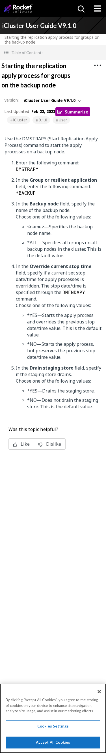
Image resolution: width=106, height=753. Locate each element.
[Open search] (80, 8)
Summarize (76, 111)
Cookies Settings (53, 726)
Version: (11, 100)
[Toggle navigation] (97, 8)
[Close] (99, 691)
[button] (53, 52)
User (63, 120)
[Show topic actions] (97, 65)
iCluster (20, 120)
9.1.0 (43, 120)
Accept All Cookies (53, 742)
